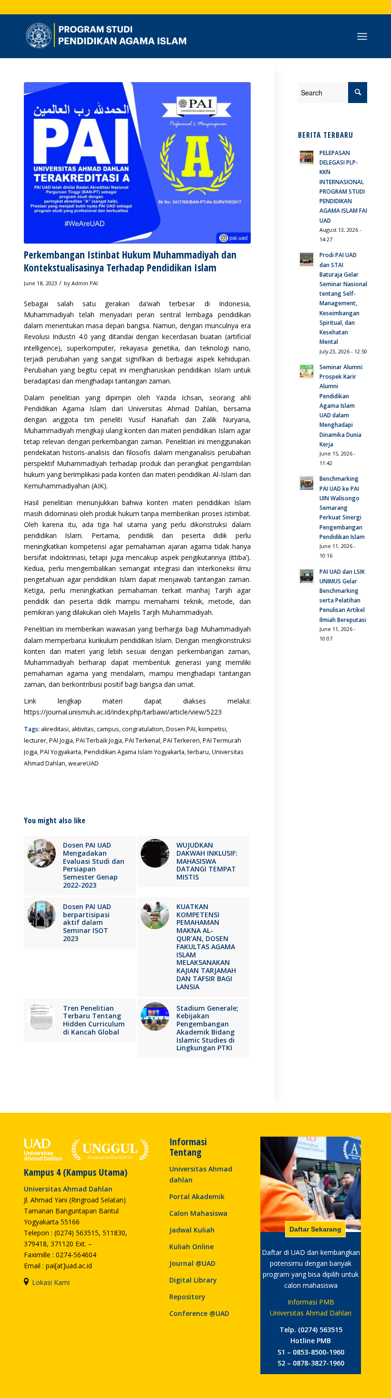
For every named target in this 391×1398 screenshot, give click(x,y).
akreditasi (55, 729)
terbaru (198, 752)
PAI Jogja (61, 740)
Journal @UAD (192, 1263)
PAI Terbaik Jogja (99, 740)
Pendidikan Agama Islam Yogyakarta (134, 752)
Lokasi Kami (51, 1282)
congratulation (142, 729)
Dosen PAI (181, 729)
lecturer (35, 740)
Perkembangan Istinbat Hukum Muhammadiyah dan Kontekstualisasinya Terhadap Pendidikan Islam (130, 261)
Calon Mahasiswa (198, 1213)
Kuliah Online (191, 1246)
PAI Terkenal (142, 740)
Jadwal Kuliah (192, 1229)
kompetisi (212, 729)
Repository (187, 1296)
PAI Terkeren (181, 740)
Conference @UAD (199, 1313)
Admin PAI (85, 283)
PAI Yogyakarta (60, 752)
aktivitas (83, 729)
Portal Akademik (197, 1196)
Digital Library (193, 1279)
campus (108, 729)
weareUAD (83, 763)
